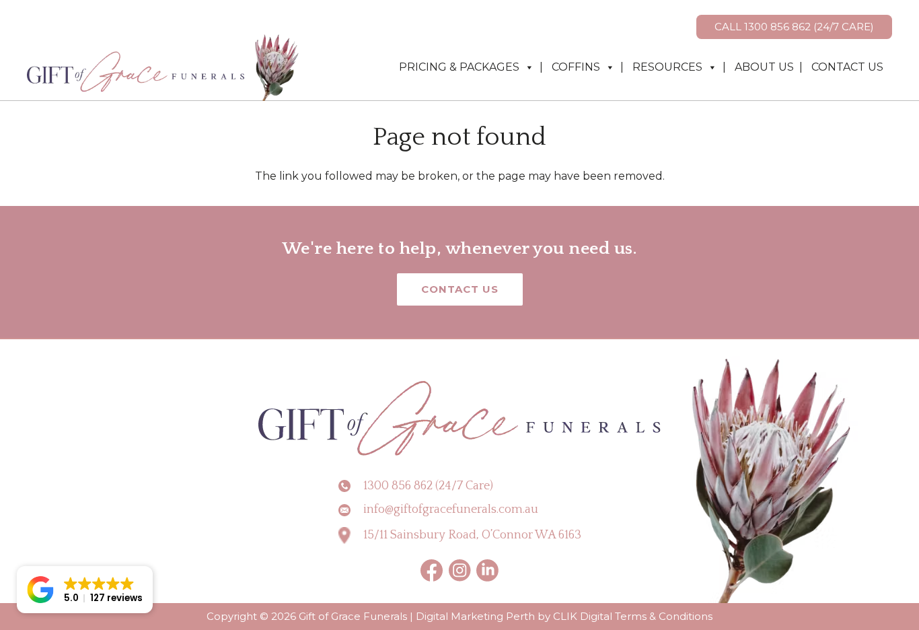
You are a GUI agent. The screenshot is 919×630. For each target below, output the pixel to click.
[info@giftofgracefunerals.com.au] (350, 510)
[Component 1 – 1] (164, 67)
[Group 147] (487, 570)
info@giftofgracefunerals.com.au (450, 509)
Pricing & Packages (459, 67)
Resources (667, 67)
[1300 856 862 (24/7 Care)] (350, 486)
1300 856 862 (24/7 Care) (428, 486)
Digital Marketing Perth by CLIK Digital (514, 616)
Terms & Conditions (663, 616)
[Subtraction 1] (460, 570)
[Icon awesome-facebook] (431, 570)
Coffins (576, 67)
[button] (85, 589)
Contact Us (847, 67)
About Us (764, 67)
